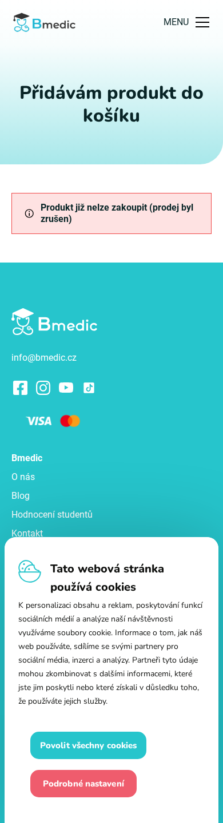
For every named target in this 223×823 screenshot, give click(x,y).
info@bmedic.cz (44, 357)
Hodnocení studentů (52, 514)
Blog (20, 495)
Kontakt (27, 533)
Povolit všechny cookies (88, 745)
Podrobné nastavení (83, 783)
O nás (23, 476)
